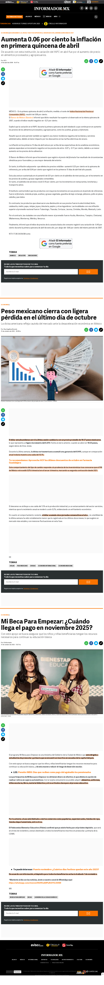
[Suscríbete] (92, 1)
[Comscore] (92, 971)
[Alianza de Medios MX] (81, 971)
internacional (33, 959)
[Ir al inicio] (30, 8)
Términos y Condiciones (30, 278)
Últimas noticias (14, 17)
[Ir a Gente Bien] (33, 1)
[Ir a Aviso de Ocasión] (37, 943)
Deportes (44, 959)
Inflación (21, 255)
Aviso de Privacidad (40, 975)
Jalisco (28, 16)
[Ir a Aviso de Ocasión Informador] (10, 1)
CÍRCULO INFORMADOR (57, 24)
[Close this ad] (102, 974)
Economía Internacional (47, 566)
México (38, 16)
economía (89, 959)
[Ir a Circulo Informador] (21, 1)
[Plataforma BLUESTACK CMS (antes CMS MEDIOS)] (17, 971)
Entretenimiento (67, 959)
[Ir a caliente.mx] (67, 1)
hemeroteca (44, 962)
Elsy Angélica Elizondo (10, 329)
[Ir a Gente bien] (67, 943)
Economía (5, 33)
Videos (48, 16)
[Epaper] (78, 1)
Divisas (32, 566)
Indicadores (32, 255)
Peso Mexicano (22, 566)
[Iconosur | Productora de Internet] (10, 971)
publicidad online (58, 962)
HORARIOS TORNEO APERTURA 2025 (26, 24)
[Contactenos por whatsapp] (96, 8)
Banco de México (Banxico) (22, 118)
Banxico (13, 255)
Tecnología (54, 959)
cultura (79, 959)
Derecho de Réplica (51, 975)
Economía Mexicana (65, 566)
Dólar (12, 566)
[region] (52, 980)
